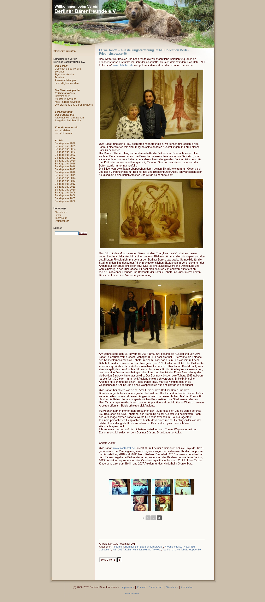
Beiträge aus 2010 (65, 189)
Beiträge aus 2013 (65, 181)
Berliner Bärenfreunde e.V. (48, 3)
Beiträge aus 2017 (65, 169)
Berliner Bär (132, 546)
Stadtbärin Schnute (65, 99)
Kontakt (141, 587)
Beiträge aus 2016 (65, 172)
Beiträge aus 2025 (65, 146)
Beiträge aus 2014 (65, 178)
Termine (59, 77)
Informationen (62, 96)
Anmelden (187, 587)
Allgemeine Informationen (69, 117)
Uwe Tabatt (181, 549)
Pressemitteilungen (66, 80)
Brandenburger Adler (151, 546)
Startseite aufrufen (64, 51)
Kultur (128, 549)
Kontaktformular (64, 133)
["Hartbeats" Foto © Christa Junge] (150, 214)
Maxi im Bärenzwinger (67, 101)
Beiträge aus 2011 (65, 186)
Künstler (137, 549)
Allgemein (118, 546)
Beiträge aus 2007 (65, 198)
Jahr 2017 (118, 549)
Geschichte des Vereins (68, 68)
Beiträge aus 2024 (65, 149)
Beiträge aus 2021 (65, 157)
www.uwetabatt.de (124, 448)
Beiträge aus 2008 (65, 195)
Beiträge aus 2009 (65, 192)
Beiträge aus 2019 (65, 163)
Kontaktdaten (62, 130)
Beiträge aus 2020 (65, 160)
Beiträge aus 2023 (65, 152)
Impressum (61, 218)
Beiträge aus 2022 (65, 154)
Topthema (167, 549)
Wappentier (195, 549)
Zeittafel (59, 71)
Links (58, 215)
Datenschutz (62, 221)
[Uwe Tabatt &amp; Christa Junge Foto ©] (150, 104)
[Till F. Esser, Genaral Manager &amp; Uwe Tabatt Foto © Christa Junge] (150, 314)
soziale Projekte (152, 549)
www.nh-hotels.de (122, 65)
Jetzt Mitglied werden (67, 83)
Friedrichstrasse (173, 546)
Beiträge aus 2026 (65, 143)
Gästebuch (61, 212)
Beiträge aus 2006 (65, 201)
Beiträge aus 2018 (65, 166)
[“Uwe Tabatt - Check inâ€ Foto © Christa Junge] (119, 487)
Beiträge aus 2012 (65, 183)
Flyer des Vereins (64, 74)
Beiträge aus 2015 (65, 175)
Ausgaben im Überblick (68, 120)
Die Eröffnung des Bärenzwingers (74, 104)
